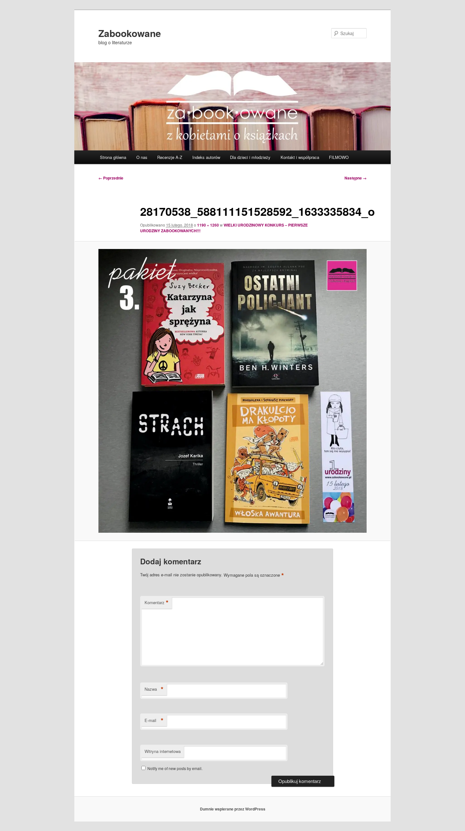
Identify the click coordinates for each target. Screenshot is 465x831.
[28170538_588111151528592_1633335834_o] (232, 391)
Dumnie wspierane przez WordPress (232, 809)
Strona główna (113, 157)
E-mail (154, 720)
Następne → (355, 178)
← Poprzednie (110, 178)
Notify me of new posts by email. (174, 768)
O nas (141, 157)
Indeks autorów (206, 157)
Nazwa (154, 689)
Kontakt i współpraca (300, 157)
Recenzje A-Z (169, 157)
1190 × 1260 (208, 225)
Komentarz (157, 602)
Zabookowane (129, 33)
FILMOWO (339, 157)
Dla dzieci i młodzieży (250, 157)
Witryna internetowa (163, 751)
